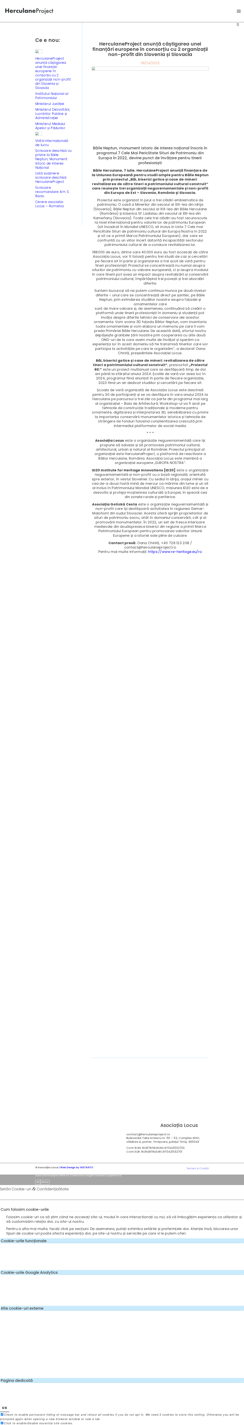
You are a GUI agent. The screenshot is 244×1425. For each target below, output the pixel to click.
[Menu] (237, 11)
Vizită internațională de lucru (51, 142)
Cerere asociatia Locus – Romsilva (49, 204)
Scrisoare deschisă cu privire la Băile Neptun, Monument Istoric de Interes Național (53, 159)
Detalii (44, 1182)
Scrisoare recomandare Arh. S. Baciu (52, 191)
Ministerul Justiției (49, 104)
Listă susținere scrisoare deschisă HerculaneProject (51, 177)
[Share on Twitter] (121, 1052)
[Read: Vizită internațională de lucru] (38, 134)
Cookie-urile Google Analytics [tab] (29, 1272)
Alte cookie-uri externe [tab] (22, 1308)
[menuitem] (237, 11)
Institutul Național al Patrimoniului (51, 95)
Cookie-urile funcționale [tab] (24, 1240)
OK (37, 1182)
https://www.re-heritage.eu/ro (175, 551)
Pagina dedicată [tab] (17, 1380)
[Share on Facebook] (101, 1052)
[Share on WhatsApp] (140, 1052)
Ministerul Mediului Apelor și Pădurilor (50, 126)
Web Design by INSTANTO (76, 1167)
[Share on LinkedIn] (179, 1052)
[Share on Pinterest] (160, 1052)
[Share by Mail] (199, 1052)
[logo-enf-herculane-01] (29, 11)
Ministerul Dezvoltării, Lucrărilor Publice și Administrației (52, 113)
